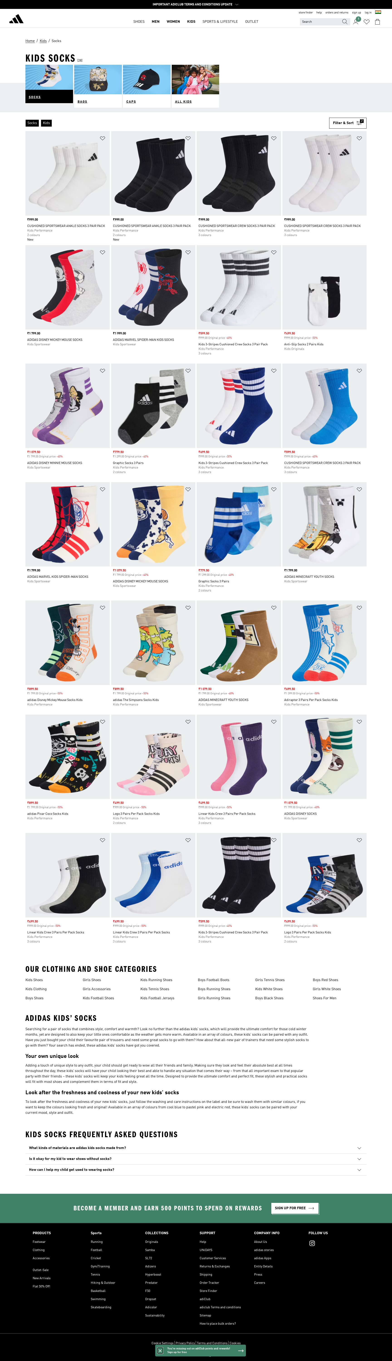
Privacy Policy (185, 1343)
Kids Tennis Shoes (154, 989)
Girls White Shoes (327, 989)
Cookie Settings (163, 1343)
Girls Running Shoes (214, 998)
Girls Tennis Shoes (270, 980)
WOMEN (173, 22)
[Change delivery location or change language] (378, 12)
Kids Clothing (36, 989)
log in (368, 12)
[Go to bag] (377, 21)
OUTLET (251, 22)
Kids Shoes (34, 980)
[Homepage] (16, 19)
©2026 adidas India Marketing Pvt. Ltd (196, 1355)
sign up (356, 12)
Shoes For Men (324, 998)
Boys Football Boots (213, 980)
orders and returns (337, 12)
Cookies (235, 1343)
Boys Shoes (34, 998)
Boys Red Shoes (325, 980)
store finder (306, 12)
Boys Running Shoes (214, 989)
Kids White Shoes (269, 989)
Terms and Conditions (212, 1343)
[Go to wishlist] (366, 21)
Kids (191, 22)
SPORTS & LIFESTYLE (220, 22)
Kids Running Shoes (156, 980)
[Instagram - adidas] (334, 1244)
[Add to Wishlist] (102, 139)
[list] (177, 123)
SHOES (139, 22)
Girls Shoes (92, 980)
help (319, 12)
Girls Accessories (97, 989)
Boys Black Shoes (269, 998)
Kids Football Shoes (98, 998)
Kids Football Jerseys (157, 998)
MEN (155, 22)
